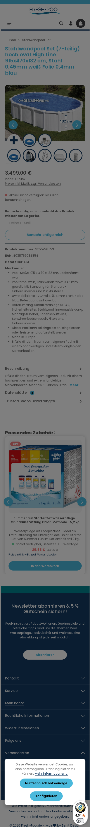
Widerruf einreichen (22, 728)
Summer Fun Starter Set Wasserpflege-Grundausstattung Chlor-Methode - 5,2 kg (45, 520)
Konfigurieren (46, 796)
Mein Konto (14, 703)
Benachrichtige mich (45, 234)
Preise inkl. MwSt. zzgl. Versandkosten (33, 183)
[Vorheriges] (13, 124)
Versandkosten (20, 811)
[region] (45, 125)
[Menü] (9, 23)
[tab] (44, 376)
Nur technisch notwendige (46, 783)
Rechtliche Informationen (27, 715)
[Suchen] (61, 23)
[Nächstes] (76, 124)
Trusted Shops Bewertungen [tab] (30, 401)
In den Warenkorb (45, 566)
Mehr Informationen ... (51, 773)
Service (11, 690)
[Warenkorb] (80, 23)
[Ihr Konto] (70, 23)
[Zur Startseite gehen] (45, 11)
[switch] (80, 820)
